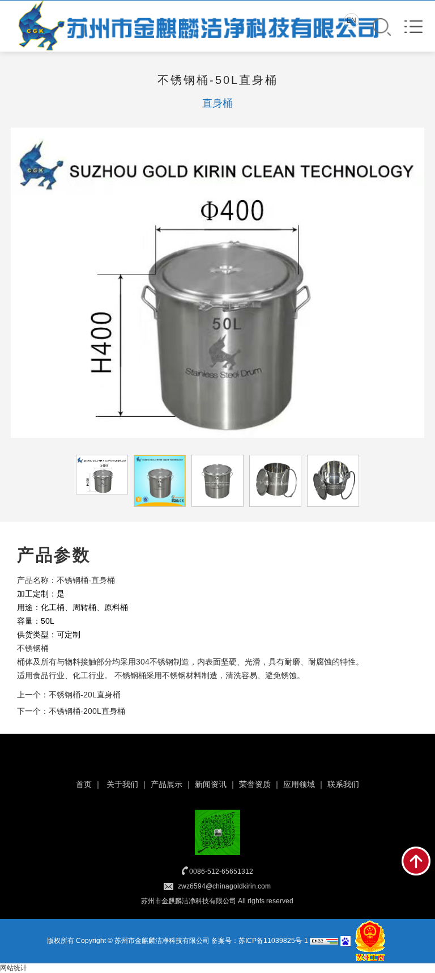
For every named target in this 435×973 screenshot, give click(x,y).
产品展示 (166, 784)
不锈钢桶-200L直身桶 (87, 711)
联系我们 (343, 784)
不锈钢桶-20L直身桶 (85, 694)
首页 (84, 784)
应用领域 (299, 784)
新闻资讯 (211, 784)
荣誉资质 (255, 784)
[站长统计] (324, 941)
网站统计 (13, 968)
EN (351, 20)
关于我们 (122, 784)
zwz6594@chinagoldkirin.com (224, 886)
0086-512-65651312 (221, 871)
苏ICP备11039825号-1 (273, 941)
